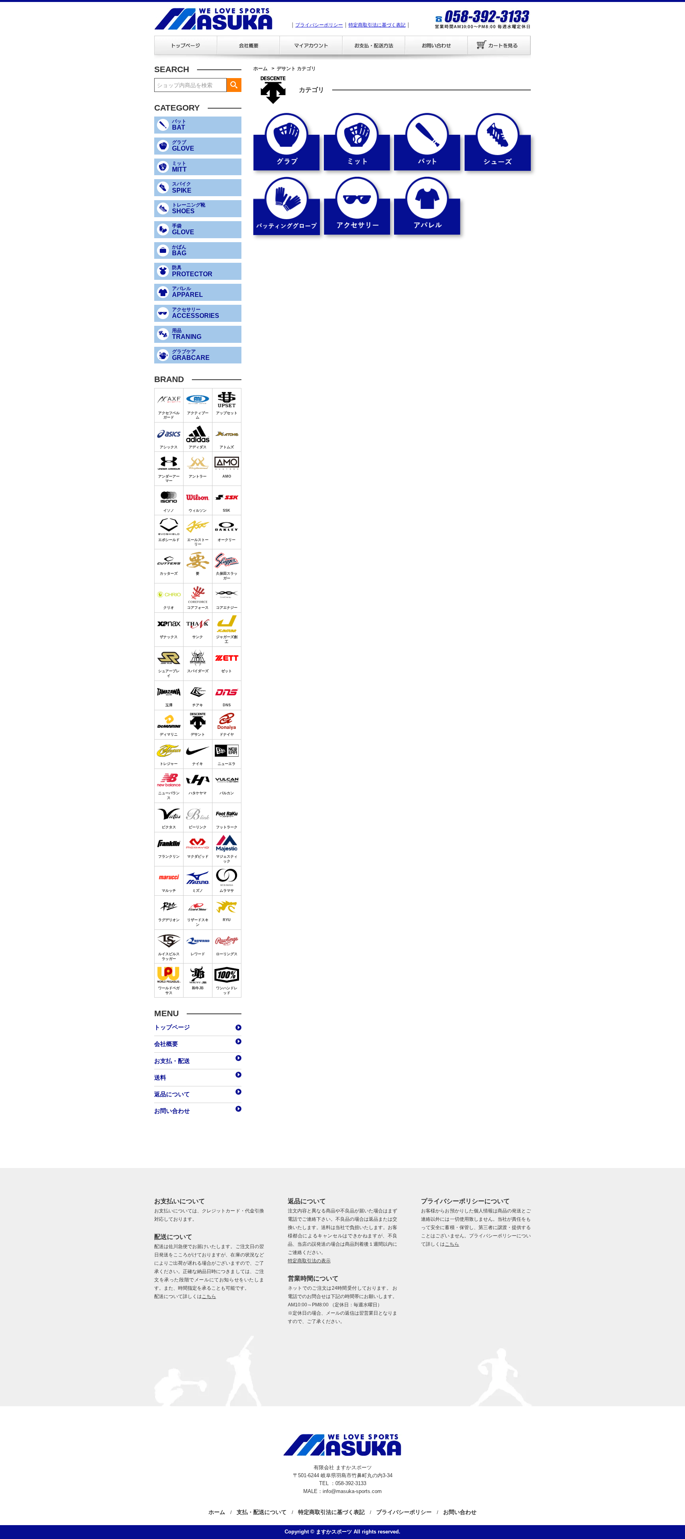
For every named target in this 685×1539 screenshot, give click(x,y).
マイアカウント (310, 45)
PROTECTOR (192, 271)
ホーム (260, 68)
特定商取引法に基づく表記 (377, 25)
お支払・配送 (373, 45)
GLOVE (183, 146)
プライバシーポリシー (319, 25)
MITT (179, 167)
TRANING (186, 334)
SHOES (188, 208)
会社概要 (248, 45)
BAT (179, 125)
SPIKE (181, 187)
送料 (160, 1077)
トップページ (185, 45)
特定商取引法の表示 (309, 1261)
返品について (172, 1094)
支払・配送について (262, 1512)
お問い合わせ (436, 45)
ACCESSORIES (195, 313)
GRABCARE (191, 355)
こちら (209, 1296)
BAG (179, 250)
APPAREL (187, 292)
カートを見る (499, 45)
